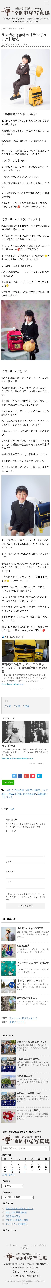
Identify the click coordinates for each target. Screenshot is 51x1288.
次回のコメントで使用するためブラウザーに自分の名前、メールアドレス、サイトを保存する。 (25, 897)
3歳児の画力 (23, 945)
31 (25, 1172)
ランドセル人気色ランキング (23, 1018)
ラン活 (17, 793)
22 (12, 1169)
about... (16, 1245)
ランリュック (29, 793)
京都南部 (41, 793)
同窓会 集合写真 (24, 1076)
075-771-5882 (26, 1272)
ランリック (7, 797)
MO (12, 809)
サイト (9, 881)
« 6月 (4, 1174)
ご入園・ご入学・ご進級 (16, 706)
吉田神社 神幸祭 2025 (29, 1093)
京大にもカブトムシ (27, 997)
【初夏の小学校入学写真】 (30, 928)
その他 (15, 790)
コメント (11, 831)
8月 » (12, 1174)
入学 (8, 790)
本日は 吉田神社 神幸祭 (28, 1058)
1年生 (10, 793)
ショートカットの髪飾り (28, 1110)
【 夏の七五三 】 (17, 1022)
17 (25, 1167)
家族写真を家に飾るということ (32, 1041)
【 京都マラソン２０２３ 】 (31, 980)
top (7, 1245)
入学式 (28, 790)
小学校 (36, 790)
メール (10, 871)
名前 (9, 861)
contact (26, 1245)
